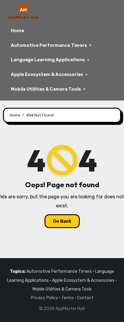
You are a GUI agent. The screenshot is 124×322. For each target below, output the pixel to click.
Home (17, 30)
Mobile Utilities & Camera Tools (46, 89)
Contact (85, 297)
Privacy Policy (44, 297)
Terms (67, 297)
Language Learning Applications (48, 59)
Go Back (62, 221)
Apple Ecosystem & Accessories (47, 74)
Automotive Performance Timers (49, 45)
